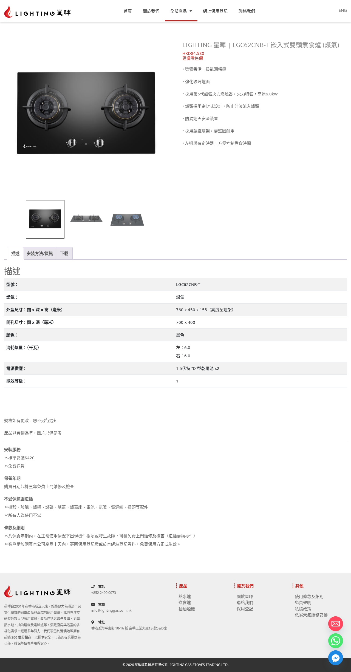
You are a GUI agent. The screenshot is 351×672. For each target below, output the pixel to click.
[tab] (15, 253)
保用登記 (245, 608)
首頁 (128, 11)
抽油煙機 (187, 608)
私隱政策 (303, 608)
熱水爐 (185, 596)
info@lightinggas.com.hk (111, 610)
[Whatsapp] (335, 640)
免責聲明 (303, 602)
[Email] (335, 623)
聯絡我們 (247, 11)
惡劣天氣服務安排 (311, 614)
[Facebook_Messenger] (335, 657)
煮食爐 (185, 602)
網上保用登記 (215, 11)
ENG (343, 10)
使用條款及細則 (309, 596)
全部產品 (178, 11)
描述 (15, 253)
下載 (64, 253)
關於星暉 (245, 596)
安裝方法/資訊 (40, 253)
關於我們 (151, 11)
